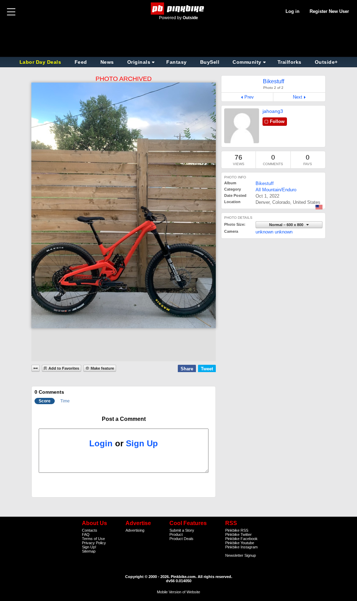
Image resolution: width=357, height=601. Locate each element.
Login (101, 443)
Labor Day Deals (41, 62)
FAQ (86, 534)
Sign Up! (89, 547)
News (107, 62)
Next (297, 97)
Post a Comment (124, 419)
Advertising (135, 530)
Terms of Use (93, 539)
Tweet (207, 368)
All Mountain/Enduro (276, 189)
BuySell (210, 62)
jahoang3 (273, 111)
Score (45, 401)
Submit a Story (181, 530)
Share (187, 368)
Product (176, 534)
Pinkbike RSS (236, 530)
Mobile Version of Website (178, 592)
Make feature (102, 368)
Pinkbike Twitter (238, 534)
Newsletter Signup (240, 555)
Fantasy (176, 62)
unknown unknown (274, 231)
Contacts (89, 530)
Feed (81, 62)
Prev (249, 97)
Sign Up (142, 443)
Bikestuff (265, 183)
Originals (139, 62)
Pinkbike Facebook (241, 539)
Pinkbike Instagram (241, 547)
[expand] (35, 368)
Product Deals (181, 539)
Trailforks (290, 62)
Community (247, 62)
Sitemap (89, 551)
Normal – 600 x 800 (286, 225)
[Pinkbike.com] (178, 8)
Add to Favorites (63, 368)
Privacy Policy (94, 543)
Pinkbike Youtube (239, 543)
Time (65, 401)
